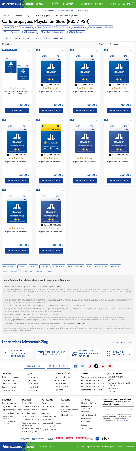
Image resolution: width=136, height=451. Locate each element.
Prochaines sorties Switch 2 (93, 383)
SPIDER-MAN (45, 266)
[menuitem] (41, 4)
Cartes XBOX (8, 27)
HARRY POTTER (58, 266)
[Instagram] (89, 366)
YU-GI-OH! (22, 266)
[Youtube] (110, 366)
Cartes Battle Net (44, 27)
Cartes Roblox (78, 27)
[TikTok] (96, 366)
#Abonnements (30, 32)
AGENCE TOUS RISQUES (44, 271)
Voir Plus (18, 111)
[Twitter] (82, 366)
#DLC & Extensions (77, 32)
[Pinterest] (103, 366)
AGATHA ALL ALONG (10, 271)
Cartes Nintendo (26, 27)
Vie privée (119, 447)
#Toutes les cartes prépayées (100, 27)
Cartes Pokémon (62, 383)
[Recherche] (133, 4)
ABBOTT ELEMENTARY (75, 266)
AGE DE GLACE (27, 271)
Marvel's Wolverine (116, 377)
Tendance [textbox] (114, 44)
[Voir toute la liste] (119, 4)
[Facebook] (75, 366)
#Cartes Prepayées (11, 32)
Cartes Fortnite (62, 27)
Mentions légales (108, 447)
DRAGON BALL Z (8, 266)
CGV (76, 447)
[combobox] (121, 44)
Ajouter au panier (52, 111)
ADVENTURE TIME (101, 266)
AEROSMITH (115, 266)
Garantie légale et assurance (90, 447)
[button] (41, 4)
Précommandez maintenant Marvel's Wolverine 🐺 (66, 10)
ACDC (89, 266)
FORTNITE (33, 266)
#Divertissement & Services (52, 32)
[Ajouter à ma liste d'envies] (29, 51)
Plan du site (130, 447)
